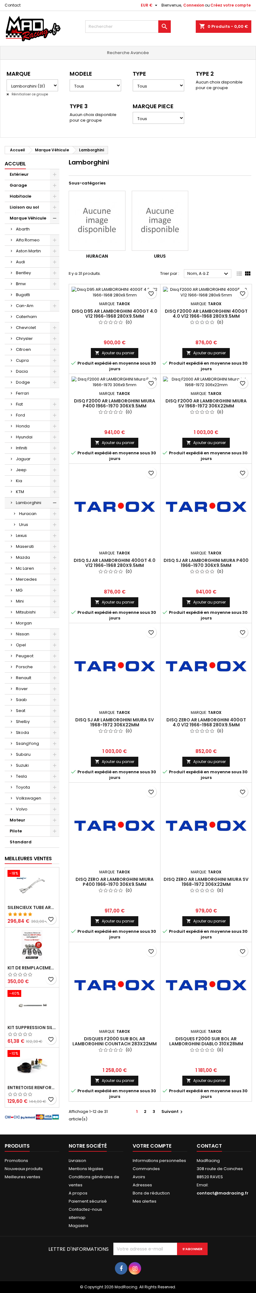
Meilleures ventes (22, 1177)
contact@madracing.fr (223, 1193)
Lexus (21, 535)
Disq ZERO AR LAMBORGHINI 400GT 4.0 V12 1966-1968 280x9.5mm (206, 722)
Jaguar (23, 459)
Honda (23, 426)
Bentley (23, 273)
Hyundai (24, 437)
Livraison (77, 1161)
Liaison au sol (24, 207)
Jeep (21, 470)
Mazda (23, 557)
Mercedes (26, 579)
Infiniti (21, 448)
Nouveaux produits (24, 1169)
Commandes (146, 1169)
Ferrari (22, 393)
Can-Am (24, 306)
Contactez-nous (85, 1209)
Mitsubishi (26, 612)
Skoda (22, 732)
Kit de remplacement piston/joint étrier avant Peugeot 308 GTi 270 (32, 967)
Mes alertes (144, 1201)
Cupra (22, 360)
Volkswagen (28, 798)
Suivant (172, 1111)
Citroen (23, 349)
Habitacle (20, 196)
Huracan (28, 514)
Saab (21, 700)
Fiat (19, 404)
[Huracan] (97, 221)
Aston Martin (28, 251)
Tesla (21, 776)
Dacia (22, 371)
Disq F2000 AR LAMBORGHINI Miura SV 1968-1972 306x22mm (206, 403)
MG (19, 590)
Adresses (142, 1185)
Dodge (23, 382)
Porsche (24, 667)
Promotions (16, 1161)
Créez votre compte (230, 5)
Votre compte (152, 1145)
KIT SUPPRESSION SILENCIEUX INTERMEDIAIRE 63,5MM (32, 1027)
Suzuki (22, 765)
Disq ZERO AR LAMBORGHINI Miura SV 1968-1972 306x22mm (206, 881)
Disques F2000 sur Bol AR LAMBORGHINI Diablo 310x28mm (206, 1041)
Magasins (78, 1226)
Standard (21, 842)
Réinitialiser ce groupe (29, 94)
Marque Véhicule (28, 218)
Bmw (21, 284)
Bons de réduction (151, 1193)
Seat (20, 711)
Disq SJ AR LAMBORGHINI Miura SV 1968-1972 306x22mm (114, 722)
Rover (22, 689)
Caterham (26, 317)
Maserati (25, 546)
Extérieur (19, 174)
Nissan (22, 634)
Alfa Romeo (28, 240)
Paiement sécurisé (88, 1201)
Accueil (15, 163)
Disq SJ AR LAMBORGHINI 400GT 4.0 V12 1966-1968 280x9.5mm (114, 562)
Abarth (23, 229)
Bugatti (23, 295)
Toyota (23, 787)
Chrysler (24, 338)
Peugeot (24, 656)
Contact (13, 5)
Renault (23, 678)
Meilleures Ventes (28, 858)
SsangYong (27, 743)
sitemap (77, 1217)
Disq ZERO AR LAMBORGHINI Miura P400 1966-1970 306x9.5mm (115, 881)
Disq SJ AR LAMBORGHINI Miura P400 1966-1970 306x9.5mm (206, 562)
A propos (78, 1193)
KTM (20, 492)
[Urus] (160, 221)
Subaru (23, 754)
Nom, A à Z (208, 274)
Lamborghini (28, 503)
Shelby (23, 722)
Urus (23, 525)
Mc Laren (25, 568)
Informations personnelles (159, 1161)
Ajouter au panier (114, 353)
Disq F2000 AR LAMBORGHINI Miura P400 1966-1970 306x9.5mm (114, 403)
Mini (20, 601)
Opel (21, 645)
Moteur (17, 820)
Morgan (24, 623)
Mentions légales (86, 1169)
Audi (20, 262)
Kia (19, 481)
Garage (18, 185)
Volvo (21, 809)
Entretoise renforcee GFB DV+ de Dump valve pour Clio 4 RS (32, 1087)
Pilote (16, 831)
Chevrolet (26, 328)
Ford (20, 415)
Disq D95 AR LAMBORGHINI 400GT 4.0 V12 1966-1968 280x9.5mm (114, 313)
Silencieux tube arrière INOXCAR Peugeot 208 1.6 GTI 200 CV (32, 907)
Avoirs (139, 1177)
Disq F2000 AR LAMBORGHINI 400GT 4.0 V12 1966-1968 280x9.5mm (206, 313)
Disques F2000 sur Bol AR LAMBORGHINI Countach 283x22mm (114, 1041)
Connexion (193, 5)
